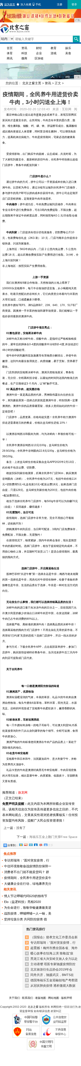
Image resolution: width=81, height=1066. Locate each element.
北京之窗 (33, 1006)
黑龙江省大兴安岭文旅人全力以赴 (54, 958)
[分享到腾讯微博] (30, 844)
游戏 (53, 53)
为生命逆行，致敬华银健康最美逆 (27, 907)
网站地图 (53, 997)
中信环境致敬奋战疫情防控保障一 (27, 866)
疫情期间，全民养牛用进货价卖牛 (27, 878)
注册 (59, 4)
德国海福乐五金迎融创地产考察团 (54, 980)
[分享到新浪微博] (25, 844)
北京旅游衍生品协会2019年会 (51, 969)
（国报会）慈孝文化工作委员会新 (54, 937)
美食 (68, 53)
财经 (39, 48)
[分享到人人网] (35, 844)
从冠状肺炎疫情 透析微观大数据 (52, 985)
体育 (10, 53)
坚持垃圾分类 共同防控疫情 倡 (25, 919)
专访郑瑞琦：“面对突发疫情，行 (26, 860)
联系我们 (27, 997)
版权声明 (66, 997)
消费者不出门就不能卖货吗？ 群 (26, 872)
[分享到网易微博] (40, 844)
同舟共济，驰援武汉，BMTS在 (52, 975)
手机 (38, 4)
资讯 (24, 48)
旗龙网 (22, 792)
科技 (24, 53)
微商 (24, 58)
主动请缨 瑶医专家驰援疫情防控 (52, 964)
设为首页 (9, 4)
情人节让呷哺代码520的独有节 (25, 896)
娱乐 (68, 48)
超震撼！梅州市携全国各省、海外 (54, 948)
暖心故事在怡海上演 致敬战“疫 (51, 953)
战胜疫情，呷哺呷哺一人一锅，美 (27, 913)
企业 (39, 53)
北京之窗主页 (31, 83)
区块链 (39, 58)
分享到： (12, 845)
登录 (74, 4)
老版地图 (40, 997)
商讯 (10, 58)
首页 (10, 48)
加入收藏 (25, 4)
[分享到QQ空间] (20, 844)
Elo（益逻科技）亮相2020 (22, 902)
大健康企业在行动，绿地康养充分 (27, 883)
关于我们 (14, 997)
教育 (53, 48)
